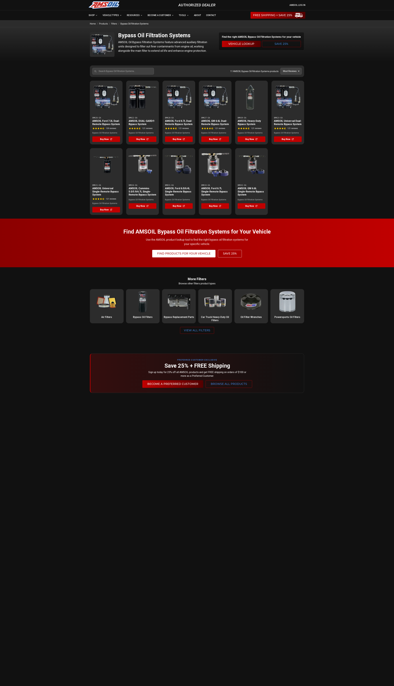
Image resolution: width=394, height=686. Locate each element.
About (197, 15)
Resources (133, 15)
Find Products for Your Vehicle (184, 253)
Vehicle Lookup (241, 43)
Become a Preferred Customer (172, 383)
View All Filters (197, 330)
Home (93, 23)
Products (103, 23)
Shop (92, 15)
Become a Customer (159, 15)
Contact (211, 15)
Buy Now (104, 139)
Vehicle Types (111, 15)
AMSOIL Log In (297, 5)
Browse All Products (229, 383)
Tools (182, 15)
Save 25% (281, 43)
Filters (114, 23)
